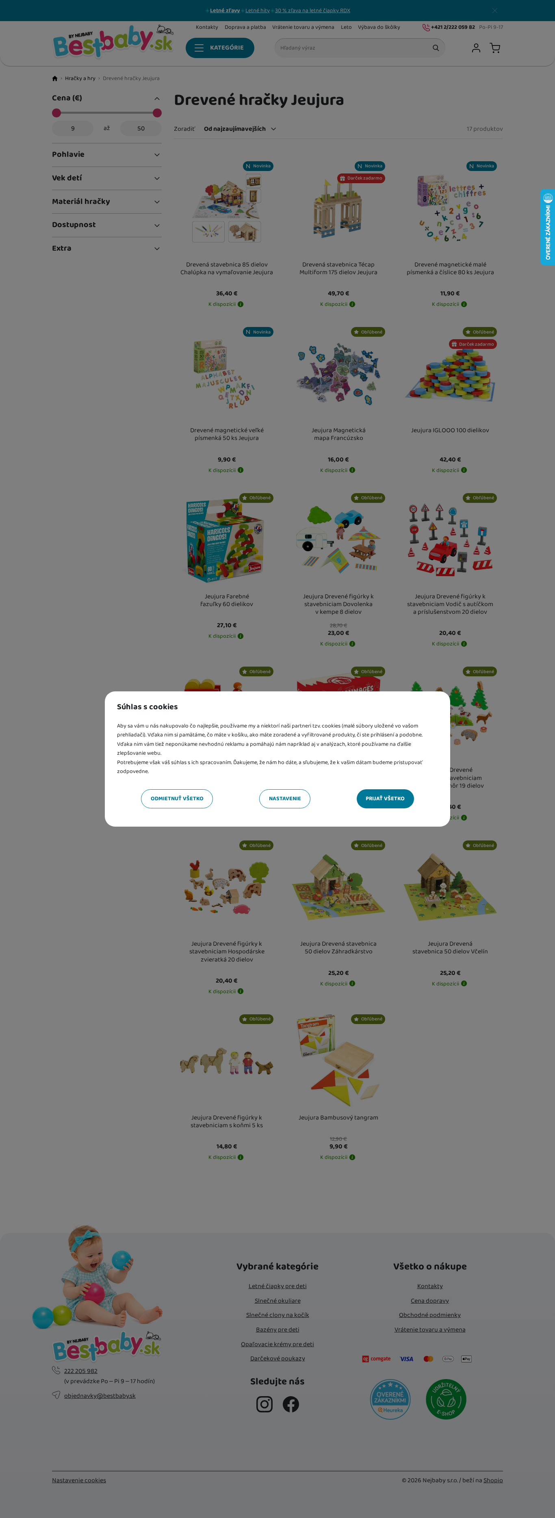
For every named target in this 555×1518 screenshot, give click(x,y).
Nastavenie (285, 798)
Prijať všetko (385, 798)
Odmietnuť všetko (177, 798)
